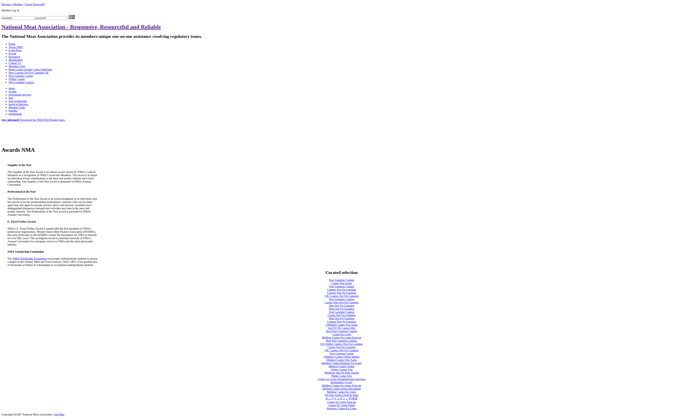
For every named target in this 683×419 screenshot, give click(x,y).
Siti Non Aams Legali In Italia (341, 395)
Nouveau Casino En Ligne (342, 408)
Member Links (17, 107)
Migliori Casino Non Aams (341, 359)
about (12, 88)
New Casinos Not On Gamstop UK (29, 72)
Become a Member (12, 4)
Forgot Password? (35, 4)
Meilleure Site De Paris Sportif (341, 372)
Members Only (17, 66)
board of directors (18, 104)
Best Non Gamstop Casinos (341, 331)
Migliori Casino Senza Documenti (341, 388)
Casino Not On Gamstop (342, 315)
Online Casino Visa (342, 369)
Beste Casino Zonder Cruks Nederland (30, 69)
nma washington (18, 101)
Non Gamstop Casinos (21, 82)
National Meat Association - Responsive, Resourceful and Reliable (81, 27)
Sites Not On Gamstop (341, 305)
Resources (14, 56)
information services (20, 94)
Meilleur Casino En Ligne (341, 391)
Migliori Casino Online (341, 366)
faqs (11, 97)
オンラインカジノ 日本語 (341, 398)
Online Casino (17, 79)
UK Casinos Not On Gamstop (342, 296)
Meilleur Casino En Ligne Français (341, 337)
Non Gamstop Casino (21, 75)
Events (12, 53)
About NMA (16, 47)
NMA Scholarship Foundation (30, 258)
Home (12, 43)
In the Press (15, 50)
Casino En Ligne (341, 334)
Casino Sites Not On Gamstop (342, 302)
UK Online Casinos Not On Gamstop (341, 343)
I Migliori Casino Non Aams (341, 324)
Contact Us (15, 63)
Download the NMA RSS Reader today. (33, 119)
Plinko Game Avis (341, 375)
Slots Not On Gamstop (341, 308)
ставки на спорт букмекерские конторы (342, 379)
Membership (16, 59)
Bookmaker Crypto (341, 382)
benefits (13, 110)
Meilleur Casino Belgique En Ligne (342, 363)
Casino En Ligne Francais (341, 402)
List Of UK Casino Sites (341, 328)
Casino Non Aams (341, 283)
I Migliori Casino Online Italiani (341, 356)
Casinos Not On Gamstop (341, 289)
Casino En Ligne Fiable (341, 405)
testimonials (15, 113)
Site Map (59, 414)
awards (13, 91)
